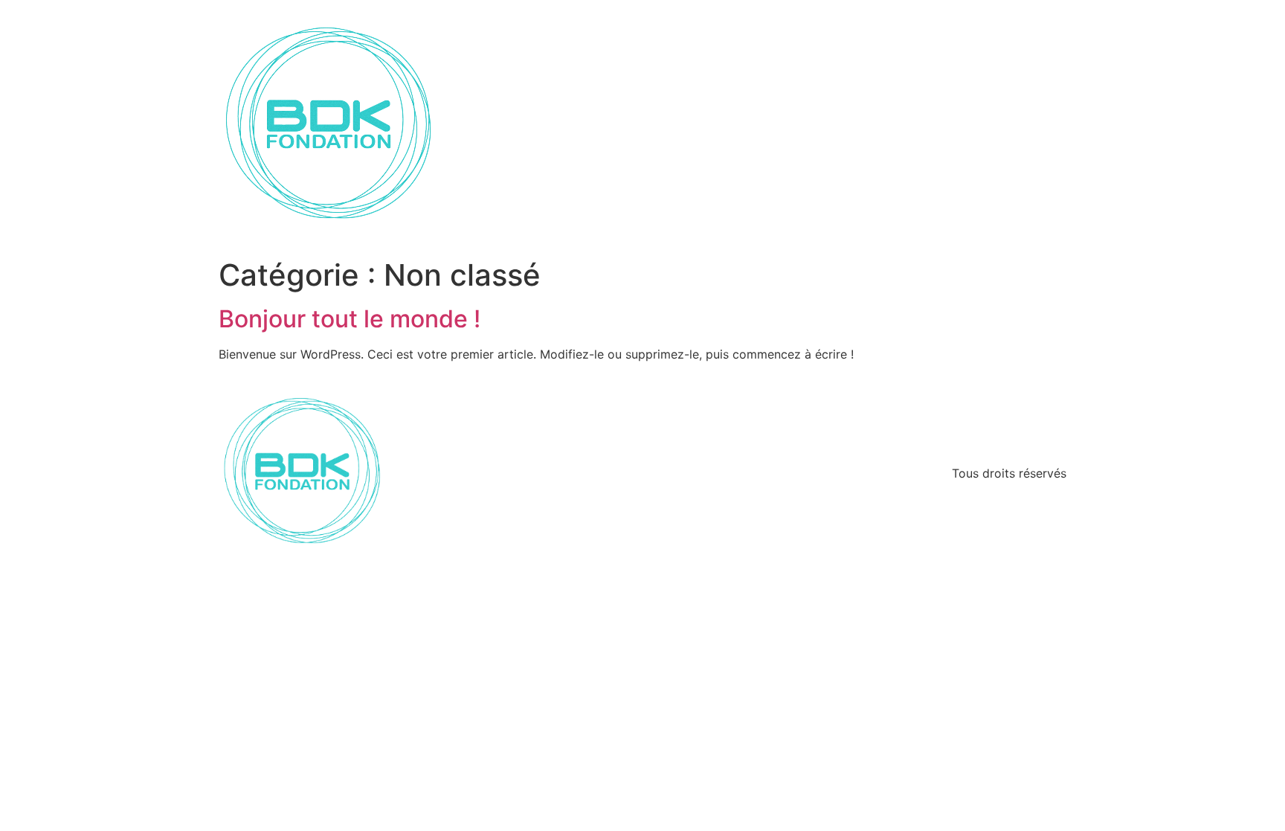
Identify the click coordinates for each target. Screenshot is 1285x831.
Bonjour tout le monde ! (349, 318)
